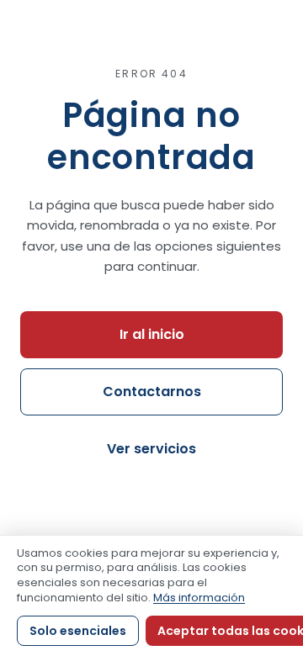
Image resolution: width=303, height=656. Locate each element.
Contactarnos (152, 391)
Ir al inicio (152, 334)
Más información (199, 598)
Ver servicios (151, 448)
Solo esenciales (77, 630)
